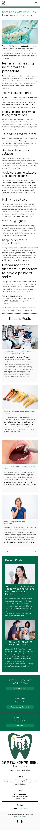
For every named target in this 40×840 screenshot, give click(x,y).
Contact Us (20, 726)
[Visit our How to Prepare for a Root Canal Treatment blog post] (20, 507)
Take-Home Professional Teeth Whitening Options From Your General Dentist (19, 590)
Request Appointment (20, 707)
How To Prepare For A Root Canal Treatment (17, 522)
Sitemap (24, 816)
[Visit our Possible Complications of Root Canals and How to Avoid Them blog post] (20, 337)
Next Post (35, 551)
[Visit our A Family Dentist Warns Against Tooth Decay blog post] (20, 639)
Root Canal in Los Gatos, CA (22, 310)
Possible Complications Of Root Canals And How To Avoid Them (19, 352)
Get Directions (20, 688)
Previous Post (6, 551)
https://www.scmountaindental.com (14, 298)
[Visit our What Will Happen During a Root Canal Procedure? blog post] (20, 397)
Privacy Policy (17, 816)
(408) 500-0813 (14, 301)
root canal (24, 46)
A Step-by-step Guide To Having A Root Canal (19, 467)
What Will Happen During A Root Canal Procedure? (19, 412)
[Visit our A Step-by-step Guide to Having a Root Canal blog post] (20, 452)
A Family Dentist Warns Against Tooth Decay (18, 643)
